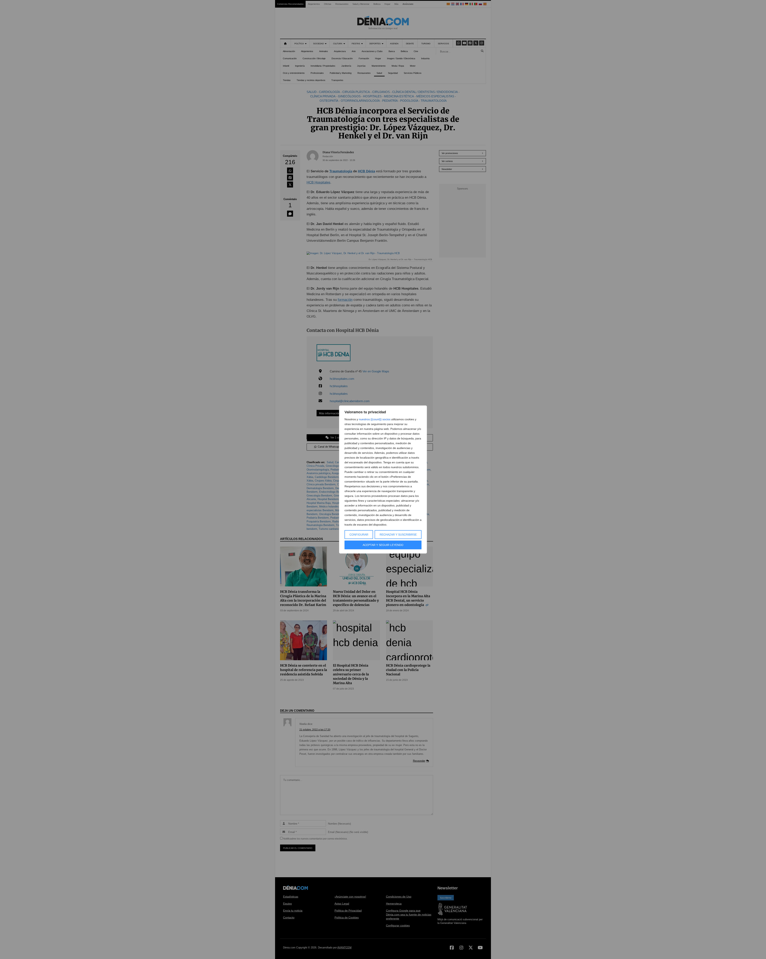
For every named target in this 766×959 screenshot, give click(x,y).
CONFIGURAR (358, 534)
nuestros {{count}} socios (374, 419)
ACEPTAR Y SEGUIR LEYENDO (383, 545)
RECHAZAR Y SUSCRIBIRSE (398, 534)
